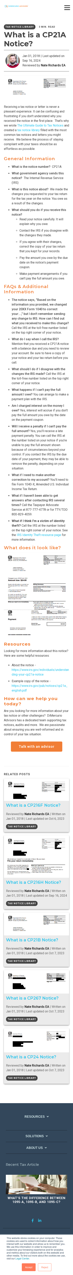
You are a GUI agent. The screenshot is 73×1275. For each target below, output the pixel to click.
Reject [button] (44, 1267)
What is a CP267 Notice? (32, 998)
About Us (34, 1147)
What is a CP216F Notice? (33, 805)
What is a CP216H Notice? (33, 882)
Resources (35, 1116)
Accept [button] (28, 1267)
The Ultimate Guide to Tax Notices (40, 125)
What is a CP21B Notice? (32, 939)
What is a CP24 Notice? (31, 1056)
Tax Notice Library (19, 26)
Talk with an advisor (37, 746)
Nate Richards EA (53, 65)
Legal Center (22, 1258)
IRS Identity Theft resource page (39, 535)
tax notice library (28, 130)
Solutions (35, 1136)
